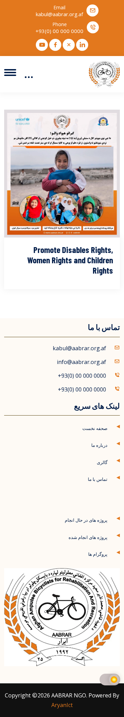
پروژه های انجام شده (88, 537)
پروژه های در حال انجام (86, 520)
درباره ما (99, 445)
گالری (102, 462)
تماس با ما (97, 479)
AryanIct (62, 705)
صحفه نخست (94, 428)
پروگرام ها (97, 554)
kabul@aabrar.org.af (59, 14)
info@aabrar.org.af (81, 362)
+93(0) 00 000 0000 (59, 31)
